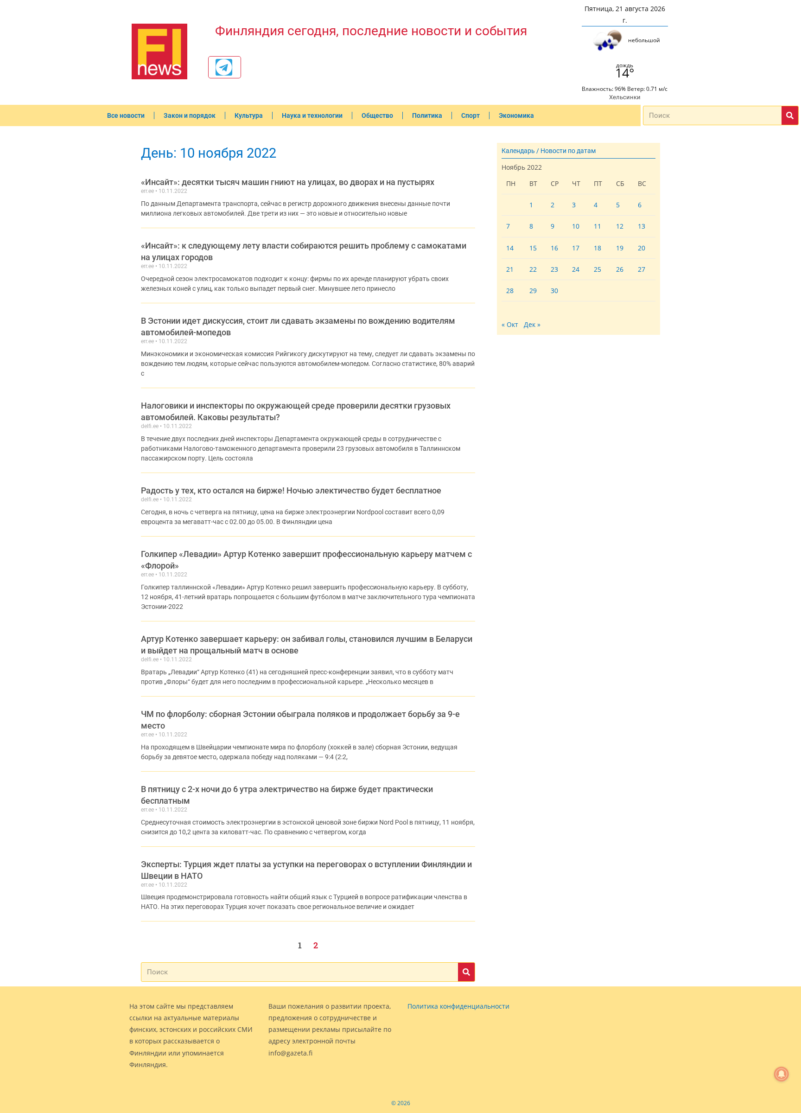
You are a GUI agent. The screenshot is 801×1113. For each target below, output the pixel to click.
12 (619, 226)
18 (597, 247)
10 (575, 226)
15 (533, 247)
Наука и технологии (312, 115)
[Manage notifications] (781, 1074)
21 (510, 269)
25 (597, 269)
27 (641, 269)
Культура (249, 115)
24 (575, 269)
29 (533, 290)
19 (619, 247)
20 (641, 247)
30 (554, 290)
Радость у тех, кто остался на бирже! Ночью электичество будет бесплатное (291, 490)
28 (510, 290)
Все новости (126, 115)
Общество (377, 115)
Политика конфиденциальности (458, 1006)
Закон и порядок (190, 115)
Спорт (470, 115)
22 (533, 269)
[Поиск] (790, 115)
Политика (427, 115)
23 (554, 269)
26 (619, 269)
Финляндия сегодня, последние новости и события (371, 30)
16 (554, 247)
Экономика (516, 115)
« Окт (510, 324)
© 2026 (400, 1103)
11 (597, 226)
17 (575, 247)
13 (641, 226)
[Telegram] (224, 67)
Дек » (532, 324)
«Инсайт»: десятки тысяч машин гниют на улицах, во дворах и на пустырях (287, 182)
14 (510, 247)
